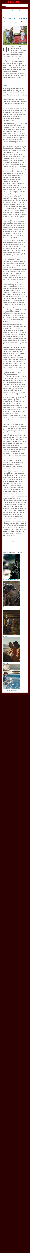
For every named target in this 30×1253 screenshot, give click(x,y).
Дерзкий (5, 636)
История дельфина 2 (10, 690)
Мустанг (5, 663)
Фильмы (17, 21)
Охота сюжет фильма (15, 18)
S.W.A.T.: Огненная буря (11, 580)
